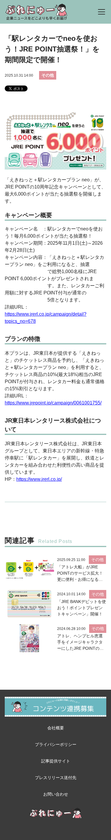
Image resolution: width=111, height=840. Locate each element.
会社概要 (55, 727)
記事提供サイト (55, 761)
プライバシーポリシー (55, 744)
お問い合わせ (55, 794)
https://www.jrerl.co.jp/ (39, 479)
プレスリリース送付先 (55, 777)
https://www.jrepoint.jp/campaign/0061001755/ (53, 402)
